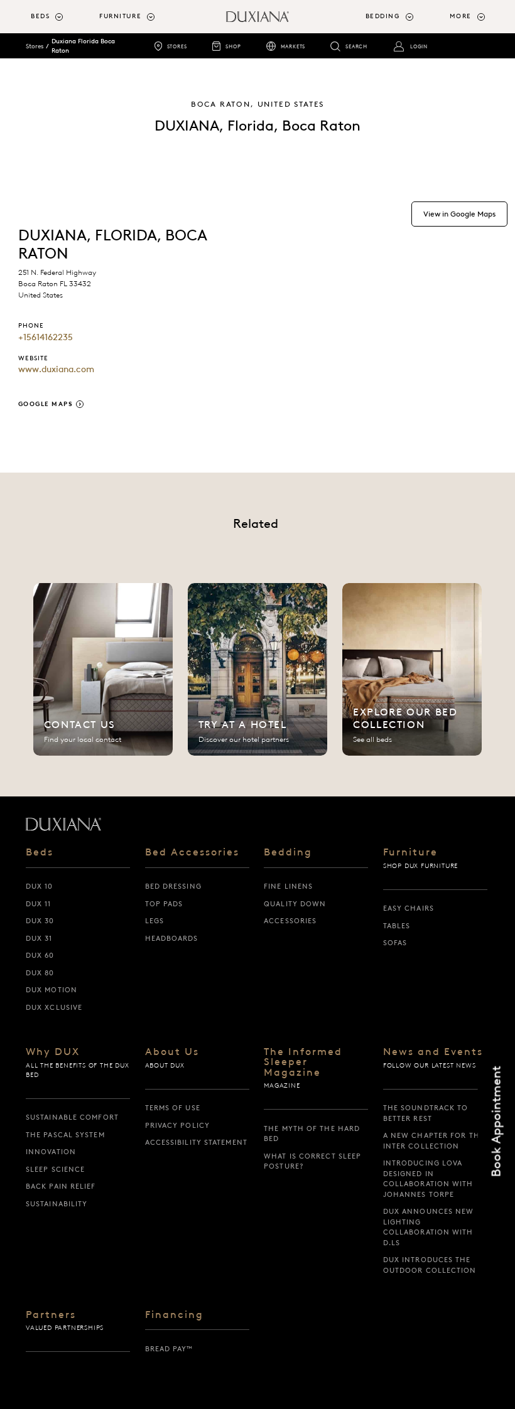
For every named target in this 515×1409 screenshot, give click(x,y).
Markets (293, 46)
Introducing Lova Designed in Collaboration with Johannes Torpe (428, 1179)
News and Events (433, 1052)
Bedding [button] (383, 16)
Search (356, 46)
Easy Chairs (408, 908)
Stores (177, 46)
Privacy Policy (177, 1125)
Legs (154, 920)
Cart (179, 72)
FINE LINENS (288, 886)
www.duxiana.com (56, 369)
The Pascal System (65, 1134)
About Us (172, 1052)
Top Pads (164, 903)
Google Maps (45, 404)
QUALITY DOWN (295, 903)
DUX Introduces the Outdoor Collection (430, 1265)
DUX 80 (40, 972)
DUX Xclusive (54, 1007)
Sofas (395, 942)
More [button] (461, 16)
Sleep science (55, 1169)
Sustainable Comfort (72, 1117)
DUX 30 (40, 920)
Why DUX (53, 1052)
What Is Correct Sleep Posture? (312, 1161)
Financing (174, 1315)
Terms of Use (172, 1107)
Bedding (288, 852)
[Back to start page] (63, 824)
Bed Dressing (173, 886)
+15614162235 (45, 337)
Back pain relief (61, 1186)
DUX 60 (40, 955)
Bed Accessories (192, 852)
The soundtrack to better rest (426, 1113)
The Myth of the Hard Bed (312, 1134)
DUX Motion (51, 989)
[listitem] (103, 669)
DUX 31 (39, 938)
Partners (51, 1315)
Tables (397, 925)
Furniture (410, 852)
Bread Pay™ (169, 1348)
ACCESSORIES (290, 920)
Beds (39, 852)
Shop (233, 46)
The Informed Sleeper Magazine (303, 1062)
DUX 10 (39, 886)
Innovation (51, 1151)
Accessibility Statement (196, 1142)
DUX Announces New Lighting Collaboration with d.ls (428, 1227)
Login (419, 46)
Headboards (171, 938)
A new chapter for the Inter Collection (433, 1140)
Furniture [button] (120, 16)
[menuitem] (60, 16)
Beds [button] (40, 16)
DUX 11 (39, 903)
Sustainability (56, 1203)
